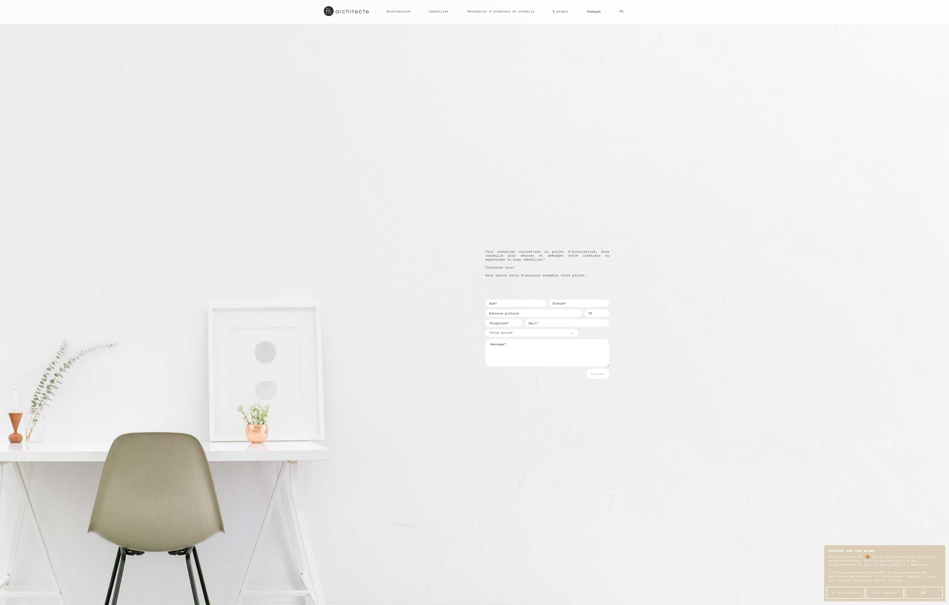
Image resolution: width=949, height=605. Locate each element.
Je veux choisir (846, 593)
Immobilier (439, 12)
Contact (594, 12)
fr (621, 12)
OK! (924, 593)
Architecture (398, 12)
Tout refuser (885, 593)
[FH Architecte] (346, 11)
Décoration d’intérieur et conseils (500, 12)
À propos (560, 12)
